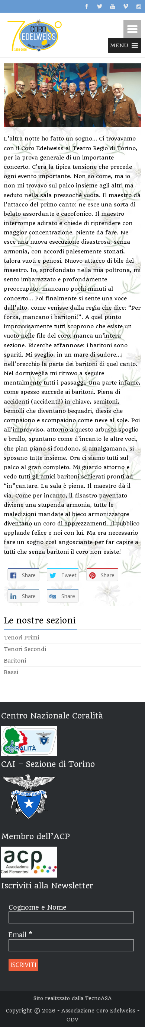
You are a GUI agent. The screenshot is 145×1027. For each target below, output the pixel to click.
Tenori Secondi (25, 649)
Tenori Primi (21, 637)
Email (20, 935)
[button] (119, 45)
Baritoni (15, 660)
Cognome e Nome (38, 907)
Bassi (11, 672)
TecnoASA (98, 998)
